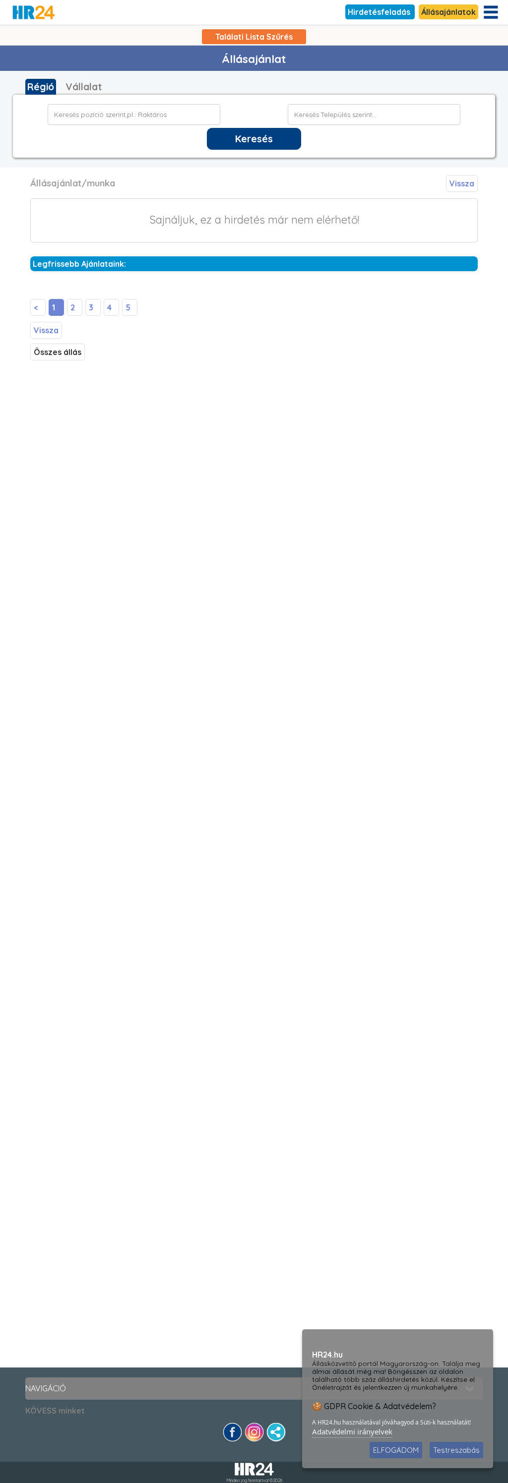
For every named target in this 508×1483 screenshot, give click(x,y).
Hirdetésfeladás (380, 12)
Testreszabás (456, 1450)
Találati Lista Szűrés (254, 37)
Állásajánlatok (448, 12)
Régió (40, 87)
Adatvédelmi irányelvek (352, 1431)
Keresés (254, 139)
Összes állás (57, 352)
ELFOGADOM (396, 1450)
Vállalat (83, 87)
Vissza (461, 183)
